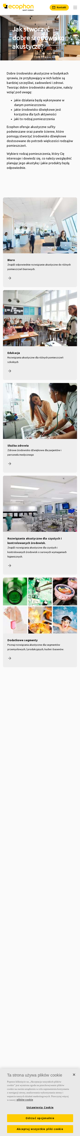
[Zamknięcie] (74, 1075)
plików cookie (25, 1099)
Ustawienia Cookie (40, 1107)
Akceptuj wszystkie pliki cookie (40, 1129)
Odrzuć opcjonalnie (40, 1118)
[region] (40, 1102)
